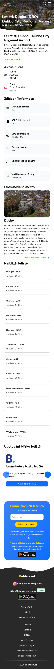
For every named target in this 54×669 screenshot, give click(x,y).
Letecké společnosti (27, 617)
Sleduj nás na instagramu (29, 583)
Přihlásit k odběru (26, 524)
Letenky (27, 624)
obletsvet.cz (31, 664)
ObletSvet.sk (27, 640)
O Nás (27, 635)
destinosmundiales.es (27, 650)
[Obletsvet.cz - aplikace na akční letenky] (27, 554)
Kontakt (27, 629)
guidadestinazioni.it (27, 655)
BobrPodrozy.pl (27, 645)
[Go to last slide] (6, 475)
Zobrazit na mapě (12, 59)
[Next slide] (48, 475)
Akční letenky (27, 607)
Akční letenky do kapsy (27, 591)
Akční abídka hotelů (27, 483)
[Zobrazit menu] (50, 4)
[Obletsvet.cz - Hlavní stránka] (7, 3)
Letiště (27, 612)
